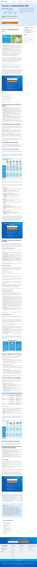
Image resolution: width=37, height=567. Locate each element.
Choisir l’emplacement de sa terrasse (28, 37)
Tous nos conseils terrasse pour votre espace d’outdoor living (7, 522)
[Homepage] (6, 1)
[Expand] (21, 500)
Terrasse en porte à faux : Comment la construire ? (7, 527)
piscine (9, 154)
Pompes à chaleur (13, 550)
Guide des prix (14, 1)
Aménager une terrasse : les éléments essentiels (8, 97)
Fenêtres (12, 557)
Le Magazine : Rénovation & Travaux (29, 1)
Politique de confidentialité (30, 550)
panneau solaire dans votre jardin (13, 337)
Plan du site (21, 551)
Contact (20, 550)
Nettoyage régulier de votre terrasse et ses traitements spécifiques (10, 102)
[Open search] (35, 1)
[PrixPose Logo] (4, 545)
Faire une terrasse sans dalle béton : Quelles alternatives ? (7, 525)
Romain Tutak (6, 505)
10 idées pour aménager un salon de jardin (7, 533)
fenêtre (17, 138)
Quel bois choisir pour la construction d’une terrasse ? (7, 531)
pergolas (4, 140)
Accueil (2, 27)
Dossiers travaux (20, 1)
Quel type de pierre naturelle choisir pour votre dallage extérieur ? (8, 528)
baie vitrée (13, 138)
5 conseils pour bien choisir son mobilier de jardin (8, 532)
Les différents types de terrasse (6, 96)
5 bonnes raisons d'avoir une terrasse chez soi (29, 36)
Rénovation (13, 556)
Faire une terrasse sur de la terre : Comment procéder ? (7, 524)
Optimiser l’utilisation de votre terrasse (7, 98)
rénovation (8, 243)
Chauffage (13, 551)
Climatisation (13, 552)
